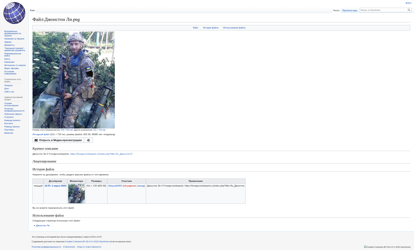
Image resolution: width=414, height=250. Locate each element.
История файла (210, 28)
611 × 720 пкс (99, 130)
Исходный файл (41, 134)
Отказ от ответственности (89, 247)
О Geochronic (69, 247)
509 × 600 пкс (67, 130)
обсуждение (129, 185)
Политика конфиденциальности (46, 247)
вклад (141, 185)
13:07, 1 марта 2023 (55, 185)
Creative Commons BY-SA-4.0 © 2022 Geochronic (87, 241)
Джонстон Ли (43, 225)
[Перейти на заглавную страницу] (14, 13)
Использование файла (234, 28)
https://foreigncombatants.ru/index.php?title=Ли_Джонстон (100, 154)
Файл (195, 28)
